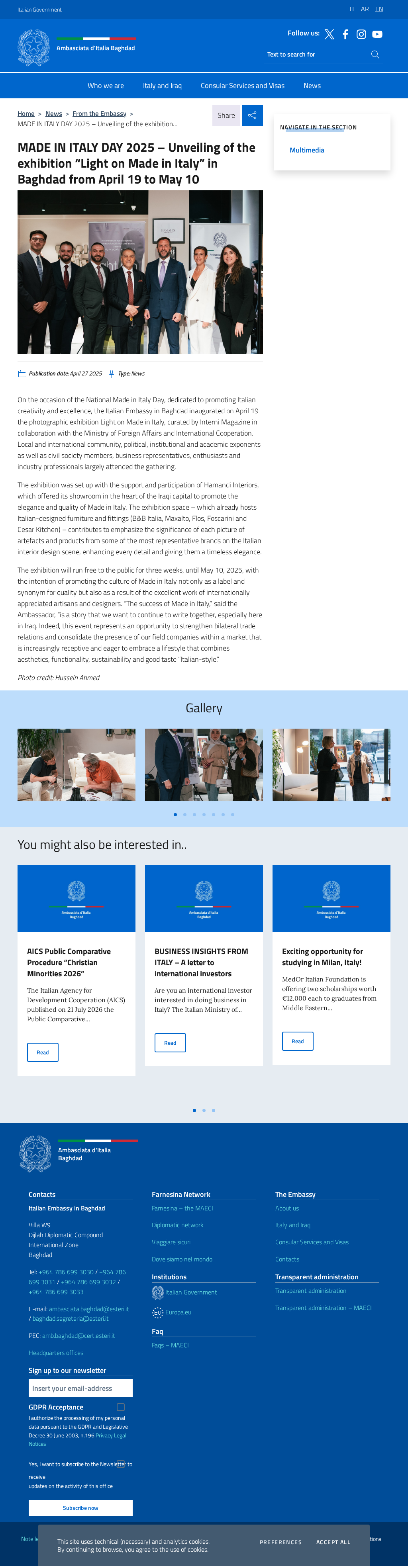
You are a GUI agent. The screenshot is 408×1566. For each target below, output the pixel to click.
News (53, 113)
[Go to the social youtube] (375, 33)
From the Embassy (99, 113)
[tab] (175, 814)
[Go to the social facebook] (343, 33)
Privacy (104, 1435)
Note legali (34, 1538)
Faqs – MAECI (170, 1345)
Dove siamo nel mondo (182, 1259)
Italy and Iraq (292, 1225)
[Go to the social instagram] (359, 33)
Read (48, 1052)
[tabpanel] (76, 768)
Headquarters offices (56, 1352)
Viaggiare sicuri (171, 1242)
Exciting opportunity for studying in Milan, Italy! (322, 956)
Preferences (281, 1542)
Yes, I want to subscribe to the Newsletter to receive (80, 1465)
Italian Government (40, 9)
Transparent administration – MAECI (323, 1307)
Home (26, 113)
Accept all (333, 1542)
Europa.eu (177, 1312)
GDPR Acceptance (56, 1407)
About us (287, 1208)
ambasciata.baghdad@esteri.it (89, 1309)
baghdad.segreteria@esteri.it (71, 1318)
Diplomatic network (178, 1225)
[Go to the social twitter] (327, 33)
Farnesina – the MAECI (182, 1208)
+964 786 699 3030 (66, 1272)
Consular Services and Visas (312, 1242)
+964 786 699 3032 (88, 1281)
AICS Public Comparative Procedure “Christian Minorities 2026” (69, 962)
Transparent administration (311, 1290)
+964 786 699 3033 (56, 1291)
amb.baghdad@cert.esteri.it (78, 1335)
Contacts (287, 1259)
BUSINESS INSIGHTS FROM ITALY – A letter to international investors (201, 962)
